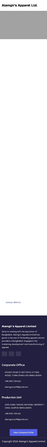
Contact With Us (13, 302)
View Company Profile (23, 432)
